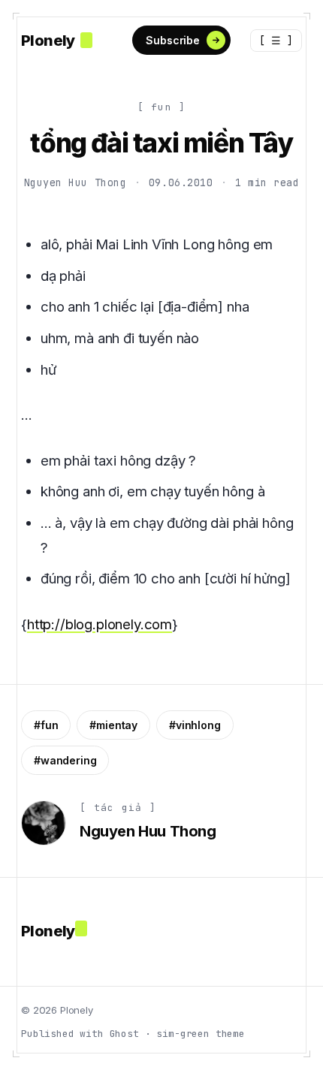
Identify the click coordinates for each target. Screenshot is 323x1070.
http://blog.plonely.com (99, 624)
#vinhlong (195, 725)
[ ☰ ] (276, 40)
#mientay (113, 725)
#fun (46, 725)
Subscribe (173, 40)
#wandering (65, 760)
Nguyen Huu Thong (75, 182)
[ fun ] (161, 107)
